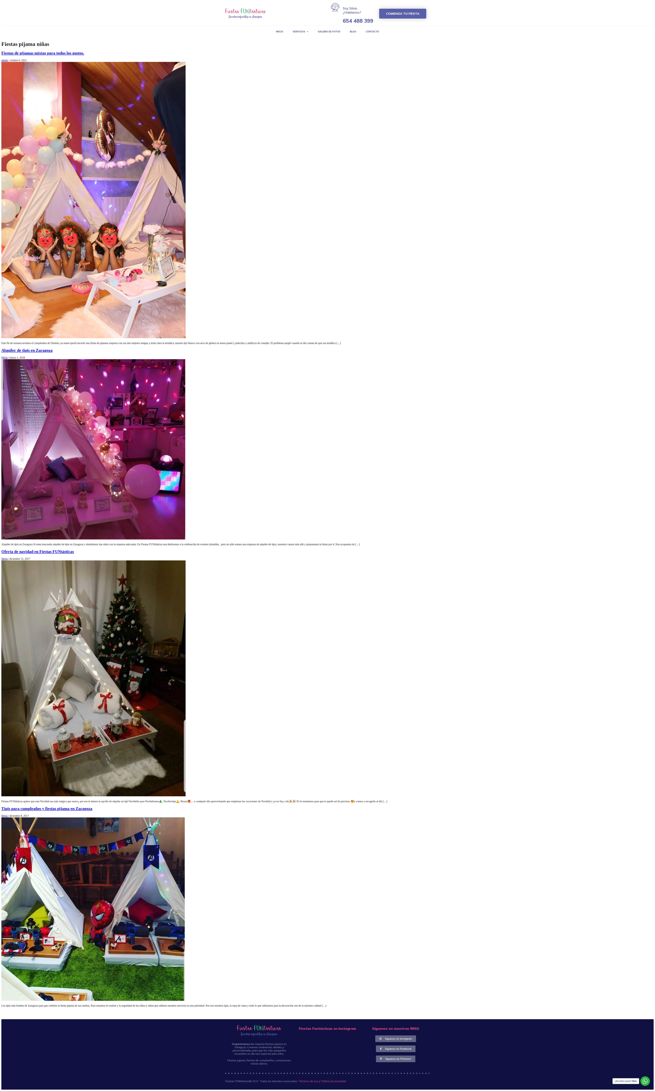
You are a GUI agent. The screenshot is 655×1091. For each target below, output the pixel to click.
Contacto (372, 31)
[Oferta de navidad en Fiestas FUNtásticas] (93, 795)
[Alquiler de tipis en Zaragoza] (93, 538)
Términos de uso (308, 1081)
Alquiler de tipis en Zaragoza (27, 350)
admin (4, 60)
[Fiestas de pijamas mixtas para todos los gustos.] (93, 337)
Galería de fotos (329, 31)
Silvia (4, 357)
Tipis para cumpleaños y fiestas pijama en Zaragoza (46, 808)
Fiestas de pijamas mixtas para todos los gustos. (42, 53)
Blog (353, 31)
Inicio (279, 31)
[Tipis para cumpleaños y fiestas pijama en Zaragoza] (93, 999)
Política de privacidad (333, 1081)
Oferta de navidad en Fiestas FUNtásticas (37, 551)
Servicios (299, 31)
